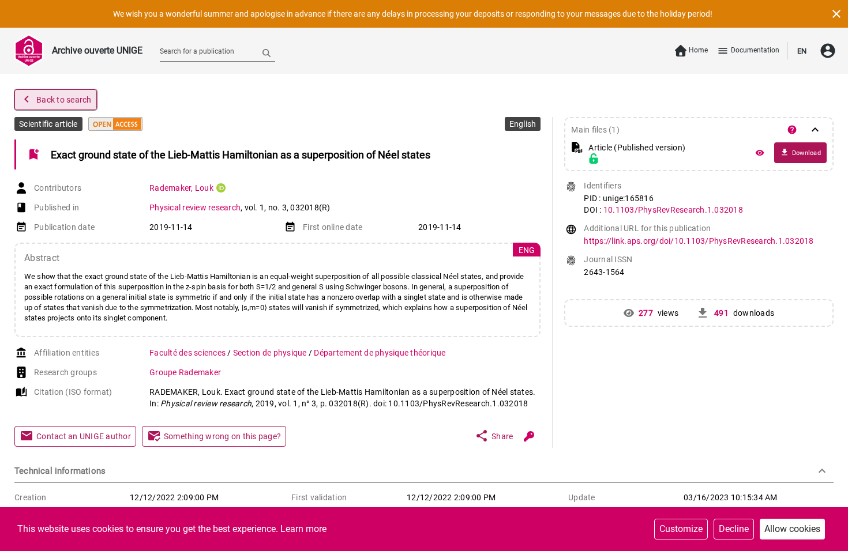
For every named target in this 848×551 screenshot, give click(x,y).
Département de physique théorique (379, 352)
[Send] (266, 52)
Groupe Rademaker (185, 372)
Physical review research (195, 207)
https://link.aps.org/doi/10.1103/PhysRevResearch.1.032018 (698, 241)
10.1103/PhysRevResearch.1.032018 (673, 209)
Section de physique (271, 352)
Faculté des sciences (188, 352)
